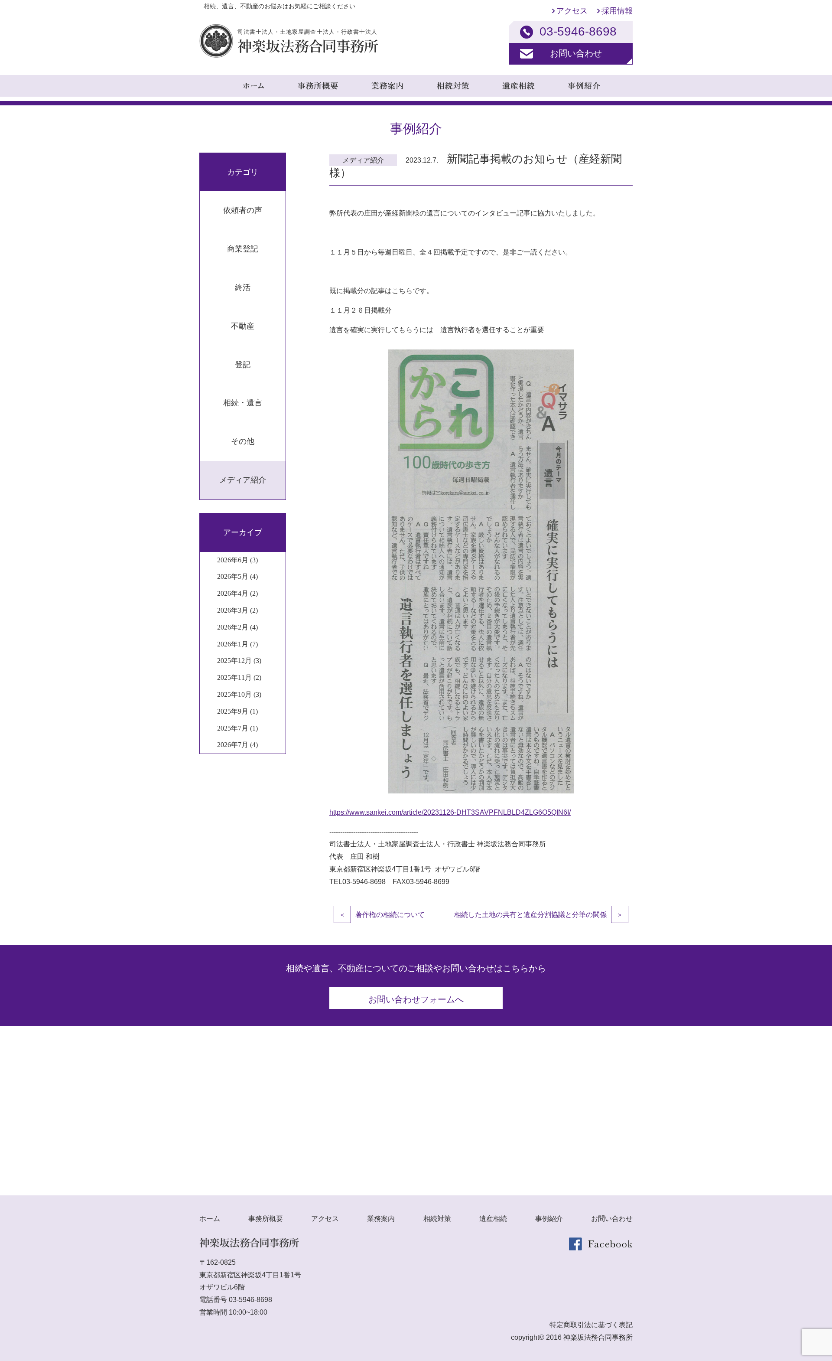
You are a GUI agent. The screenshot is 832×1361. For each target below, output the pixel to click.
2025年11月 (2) (239, 677)
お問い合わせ (576, 53)
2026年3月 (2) (237, 610)
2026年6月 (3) (237, 560)
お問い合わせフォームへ (416, 999)
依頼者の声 (242, 210)
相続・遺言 (242, 402)
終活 (242, 287)
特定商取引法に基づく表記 (591, 1324)
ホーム (209, 1218)
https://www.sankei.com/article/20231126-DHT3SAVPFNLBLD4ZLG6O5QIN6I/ (450, 812)
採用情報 (617, 11)
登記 (242, 364)
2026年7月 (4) (237, 744)
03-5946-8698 (250, 1299)
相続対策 (437, 1218)
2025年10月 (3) (239, 694)
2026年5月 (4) (237, 576)
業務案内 (381, 1218)
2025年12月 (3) (239, 660)
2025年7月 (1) (237, 728)
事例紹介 (549, 1218)
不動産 (242, 326)
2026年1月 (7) (237, 644)
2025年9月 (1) (237, 711)
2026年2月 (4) (237, 627)
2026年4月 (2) (237, 593)
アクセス (572, 11)
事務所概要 (265, 1218)
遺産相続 (493, 1218)
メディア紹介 (242, 480)
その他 (242, 441)
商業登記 (242, 249)
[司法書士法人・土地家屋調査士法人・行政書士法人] (288, 55)
